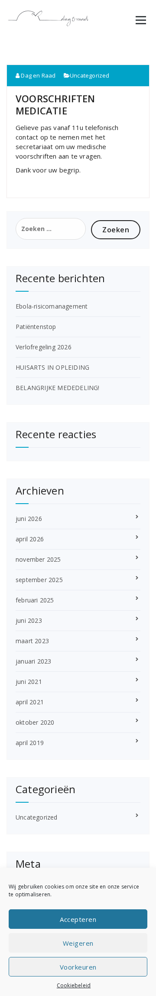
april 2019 (30, 743)
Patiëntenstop (36, 326)
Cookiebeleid (74, 985)
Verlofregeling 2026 (44, 347)
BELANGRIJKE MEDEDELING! (58, 388)
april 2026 (30, 539)
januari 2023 (33, 661)
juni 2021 (29, 681)
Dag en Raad (37, 75)
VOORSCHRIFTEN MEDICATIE (55, 104)
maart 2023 (32, 641)
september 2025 (39, 580)
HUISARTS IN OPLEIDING (52, 367)
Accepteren (78, 919)
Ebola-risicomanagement (52, 306)
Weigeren (78, 943)
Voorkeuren (78, 967)
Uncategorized (90, 75)
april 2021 (30, 702)
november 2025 (38, 559)
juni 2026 (29, 518)
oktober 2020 (35, 722)
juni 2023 (29, 620)
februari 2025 (35, 600)
